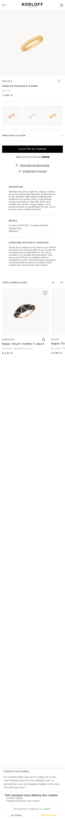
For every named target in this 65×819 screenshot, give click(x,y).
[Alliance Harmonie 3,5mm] (11, 115)
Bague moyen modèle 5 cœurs (23, 343)
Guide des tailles (35, 171)
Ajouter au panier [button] (32, 149)
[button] (61, 5)
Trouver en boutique (34, 165)
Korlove (8, 339)
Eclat (55, 339)
